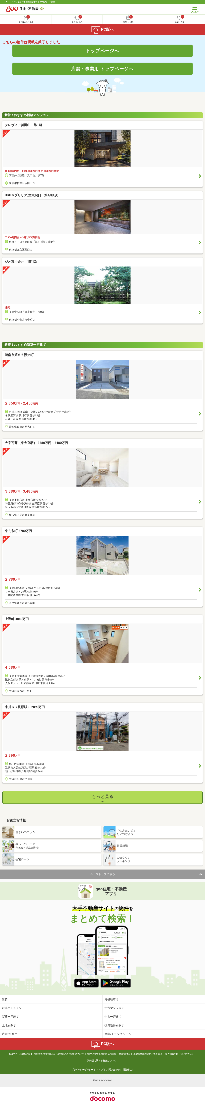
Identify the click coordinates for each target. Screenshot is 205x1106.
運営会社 (127, 1069)
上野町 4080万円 (17, 619)
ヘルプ (99, 1069)
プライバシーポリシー (82, 1069)
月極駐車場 (112, 999)
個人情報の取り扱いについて (179, 1054)
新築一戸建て (10, 1016)
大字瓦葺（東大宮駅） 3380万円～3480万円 (36, 443)
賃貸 (5, 999)
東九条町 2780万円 (18, 531)
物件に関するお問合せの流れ (101, 1054)
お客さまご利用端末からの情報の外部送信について (58, 1054)
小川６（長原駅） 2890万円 (25, 707)
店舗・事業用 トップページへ (102, 68)
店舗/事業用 (9, 1034)
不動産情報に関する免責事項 (147, 1054)
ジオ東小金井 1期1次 (21, 261)
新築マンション (12, 1008)
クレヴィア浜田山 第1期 (23, 125)
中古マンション (114, 1008)
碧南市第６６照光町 (19, 355)
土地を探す (9, 1025)
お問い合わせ (113, 1069)
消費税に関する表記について (101, 1060)
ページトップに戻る (102, 874)
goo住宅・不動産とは (19, 1054)
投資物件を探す (114, 1025)
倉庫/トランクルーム (118, 1034)
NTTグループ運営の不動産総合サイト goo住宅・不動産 (30, 2)
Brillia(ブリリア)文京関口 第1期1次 (31, 195)
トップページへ (102, 50)
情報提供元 (124, 1054)
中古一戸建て (113, 1016)
